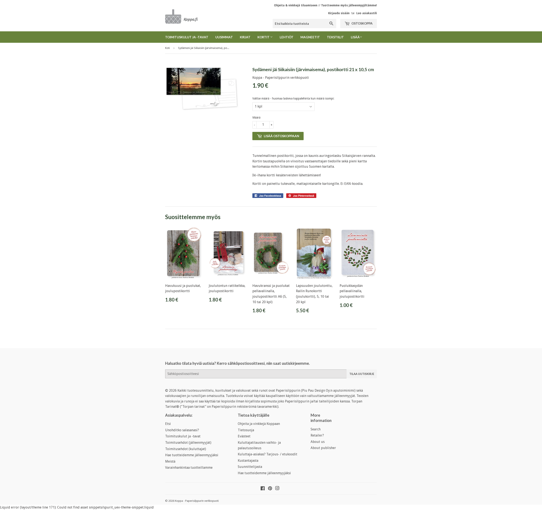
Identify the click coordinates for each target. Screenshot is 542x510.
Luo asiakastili (366, 13)
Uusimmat (224, 37)
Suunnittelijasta (250, 467)
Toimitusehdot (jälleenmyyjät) (188, 443)
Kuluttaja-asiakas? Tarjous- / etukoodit (267, 454)
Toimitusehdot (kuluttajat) (185, 449)
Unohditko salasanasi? (182, 430)
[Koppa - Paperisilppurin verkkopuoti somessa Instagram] (277, 489)
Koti (167, 48)
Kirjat (245, 37)
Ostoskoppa (362, 23)
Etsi (168, 424)
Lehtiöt (286, 37)
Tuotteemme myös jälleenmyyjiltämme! (349, 5)
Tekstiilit (335, 37)
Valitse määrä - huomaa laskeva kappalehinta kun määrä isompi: (293, 98)
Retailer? (317, 435)
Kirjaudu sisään (339, 13)
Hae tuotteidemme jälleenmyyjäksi (191, 455)
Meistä (170, 461)
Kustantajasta (248, 461)
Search (316, 429)
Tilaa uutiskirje (361, 374)
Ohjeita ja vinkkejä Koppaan (259, 424)
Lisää (355, 37)
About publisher (323, 448)
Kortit (263, 37)
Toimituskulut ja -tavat (186, 37)
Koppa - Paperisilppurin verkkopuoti (197, 500)
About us (318, 442)
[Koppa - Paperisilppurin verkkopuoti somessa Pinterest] (270, 489)
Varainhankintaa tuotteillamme (189, 468)
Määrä (256, 117)
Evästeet (244, 436)
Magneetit (310, 37)
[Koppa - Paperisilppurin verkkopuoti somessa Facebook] (262, 489)
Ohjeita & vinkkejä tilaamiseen (295, 5)
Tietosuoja (246, 430)
